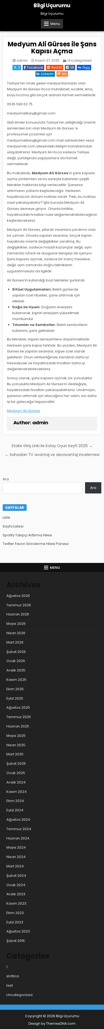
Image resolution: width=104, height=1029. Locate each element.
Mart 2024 (15, 866)
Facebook (35, 67)
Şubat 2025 (16, 763)
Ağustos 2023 (18, 931)
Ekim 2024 (15, 800)
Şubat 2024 (16, 875)
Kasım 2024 (16, 791)
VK (72, 67)
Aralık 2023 (15, 894)
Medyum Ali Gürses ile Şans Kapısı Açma (52, 47)
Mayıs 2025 (16, 735)
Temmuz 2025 (18, 716)
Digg (86, 67)
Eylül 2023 (14, 922)
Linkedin (47, 74)
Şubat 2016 (15, 940)
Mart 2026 (14, 642)
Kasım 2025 (16, 679)
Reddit (56, 67)
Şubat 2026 (16, 651)
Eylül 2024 (14, 810)
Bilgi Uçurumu (52, 5)
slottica (12, 976)
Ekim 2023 (15, 912)
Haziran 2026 (17, 614)
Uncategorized (79, 60)
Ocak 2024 (15, 884)
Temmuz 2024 (18, 828)
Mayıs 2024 (16, 847)
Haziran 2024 (17, 838)
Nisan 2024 (16, 856)
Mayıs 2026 (16, 623)
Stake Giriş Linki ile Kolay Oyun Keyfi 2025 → (52, 445)
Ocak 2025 (15, 772)
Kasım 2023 (16, 903)
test (9, 985)
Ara (6, 479)
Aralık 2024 (16, 782)
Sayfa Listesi (13, 526)
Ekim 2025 (15, 689)
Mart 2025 (14, 754)
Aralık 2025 (15, 670)
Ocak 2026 (15, 660)
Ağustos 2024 (18, 819)
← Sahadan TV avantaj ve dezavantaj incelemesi (52, 454)
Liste (6, 517)
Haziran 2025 (17, 726)
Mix (64, 74)
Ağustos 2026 (18, 595)
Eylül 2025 (14, 698)
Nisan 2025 (15, 745)
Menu (55, 23)
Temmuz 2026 (18, 605)
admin (22, 60)
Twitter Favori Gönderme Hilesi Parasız (36, 543)
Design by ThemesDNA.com (52, 1023)
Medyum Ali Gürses (23, 410)
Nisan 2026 (15, 633)
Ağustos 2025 (18, 707)
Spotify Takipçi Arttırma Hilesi (27, 535)
